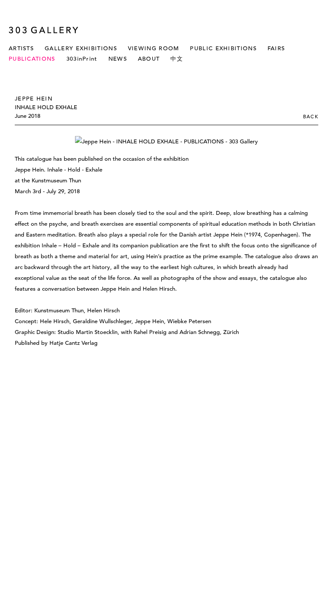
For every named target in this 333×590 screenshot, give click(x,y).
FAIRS (276, 48)
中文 (176, 58)
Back (310, 116)
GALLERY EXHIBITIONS (81, 48)
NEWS (117, 58)
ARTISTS (21, 48)
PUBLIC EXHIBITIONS (223, 48)
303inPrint (82, 58)
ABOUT (149, 58)
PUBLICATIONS (32, 58)
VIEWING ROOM (154, 48)
